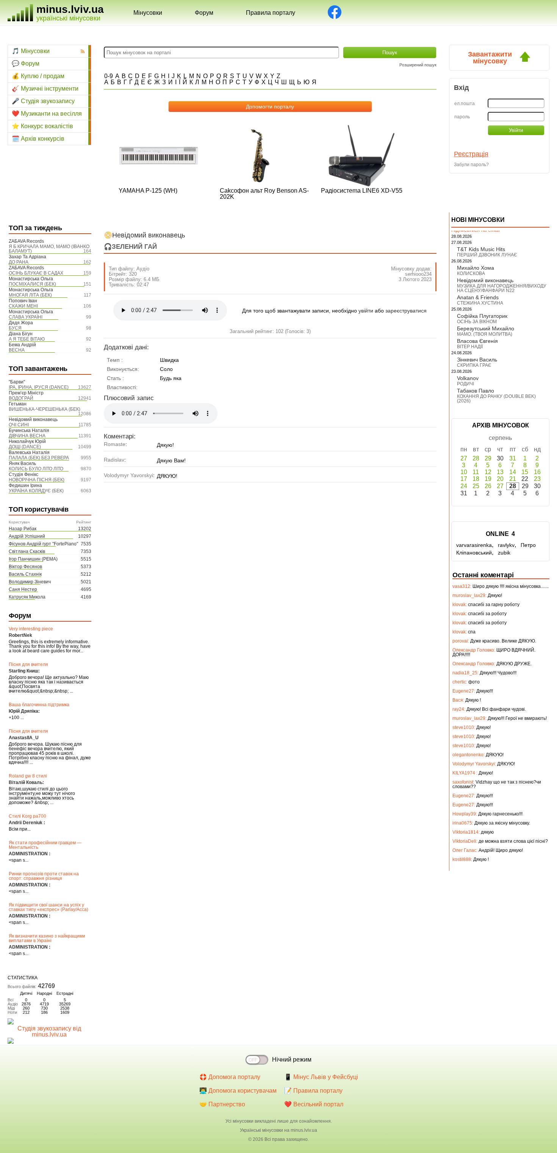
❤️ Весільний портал (313, 1104)
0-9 (108, 76)
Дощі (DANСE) (25, 446)
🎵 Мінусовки (31, 51)
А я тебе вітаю (27, 339)
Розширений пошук (418, 65)
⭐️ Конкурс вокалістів (42, 126)
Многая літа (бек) (30, 295)
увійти (365, 311)
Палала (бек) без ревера (39, 457)
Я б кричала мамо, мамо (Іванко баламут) (49, 249)
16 (537, 472)
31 (512, 458)
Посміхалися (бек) (32, 284)
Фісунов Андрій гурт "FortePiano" (43, 544)
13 (500, 472)
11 (476, 472)
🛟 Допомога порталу (229, 1077)
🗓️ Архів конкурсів (38, 138)
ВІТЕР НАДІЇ (470, 346)
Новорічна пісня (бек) (36, 479)
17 (463, 479)
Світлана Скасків (27, 551)
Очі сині (19, 424)
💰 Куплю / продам (38, 76)
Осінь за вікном (477, 321)
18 (476, 479)
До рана (18, 262)
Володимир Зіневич (30, 581)
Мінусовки (147, 12)
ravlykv (506, 545)
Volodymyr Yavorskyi (128, 475)
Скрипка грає (474, 365)
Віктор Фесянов (25, 566)
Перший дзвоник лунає (487, 255)
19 (488, 479)
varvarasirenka (474, 545)
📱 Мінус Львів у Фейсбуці (321, 1077)
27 (463, 458)
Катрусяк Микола (27, 597)
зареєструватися (406, 311)
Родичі (465, 383)
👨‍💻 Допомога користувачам (238, 1090)
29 (488, 458)
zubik (504, 553)
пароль (462, 117)
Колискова (471, 273)
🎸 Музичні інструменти (45, 88)
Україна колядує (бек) (36, 490)
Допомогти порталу (270, 107)
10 (463, 472)
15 (524, 472)
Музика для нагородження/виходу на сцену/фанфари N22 (501, 288)
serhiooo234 (418, 274)
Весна (17, 350)
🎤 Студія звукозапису (43, 101)
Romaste (114, 444)
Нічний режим (291, 1059)
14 (512, 472)
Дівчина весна (27, 435)
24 (463, 486)
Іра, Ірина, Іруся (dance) (39, 387)
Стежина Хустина (480, 303)
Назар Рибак (22, 528)
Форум (204, 12)
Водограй (21, 398)
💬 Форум (25, 63)
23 (537, 479)
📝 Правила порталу (313, 1090)
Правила (270, 12)
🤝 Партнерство (222, 1104)
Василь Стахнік (25, 574)
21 (512, 479)
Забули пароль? (471, 164)
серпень (500, 438)
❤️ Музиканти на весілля (47, 113)
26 (488, 486)
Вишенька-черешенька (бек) (44, 409)
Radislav (114, 460)
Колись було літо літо (36, 468)
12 (488, 472)
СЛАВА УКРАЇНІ (25, 317)
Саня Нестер (23, 589)
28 (476, 458)
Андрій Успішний (27, 536)
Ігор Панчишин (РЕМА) (33, 559)
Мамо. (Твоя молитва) (484, 334)
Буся (15, 328)
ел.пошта (464, 103)
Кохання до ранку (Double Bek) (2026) (496, 399)
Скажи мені (23, 306)
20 (500, 479)
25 (476, 486)
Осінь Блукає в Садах (36, 273)
